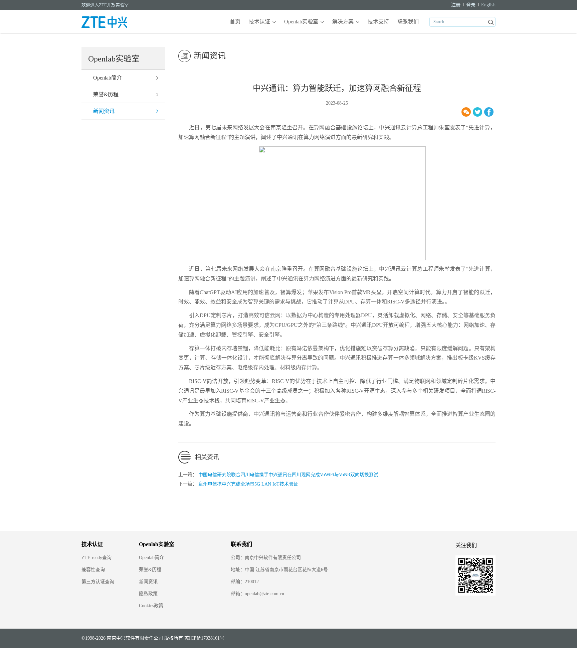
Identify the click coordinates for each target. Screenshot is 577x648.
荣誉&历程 (106, 94)
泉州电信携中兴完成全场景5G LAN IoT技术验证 (248, 484)
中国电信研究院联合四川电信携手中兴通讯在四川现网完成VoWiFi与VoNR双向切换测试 (288, 474)
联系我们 (408, 21)
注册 (455, 4)
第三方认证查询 (97, 581)
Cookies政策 (151, 605)
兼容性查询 (93, 569)
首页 (235, 21)
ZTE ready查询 (96, 557)
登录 (470, 4)
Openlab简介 (107, 78)
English (488, 4)
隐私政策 (148, 593)
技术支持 (378, 21)
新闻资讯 (104, 111)
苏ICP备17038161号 (204, 638)
